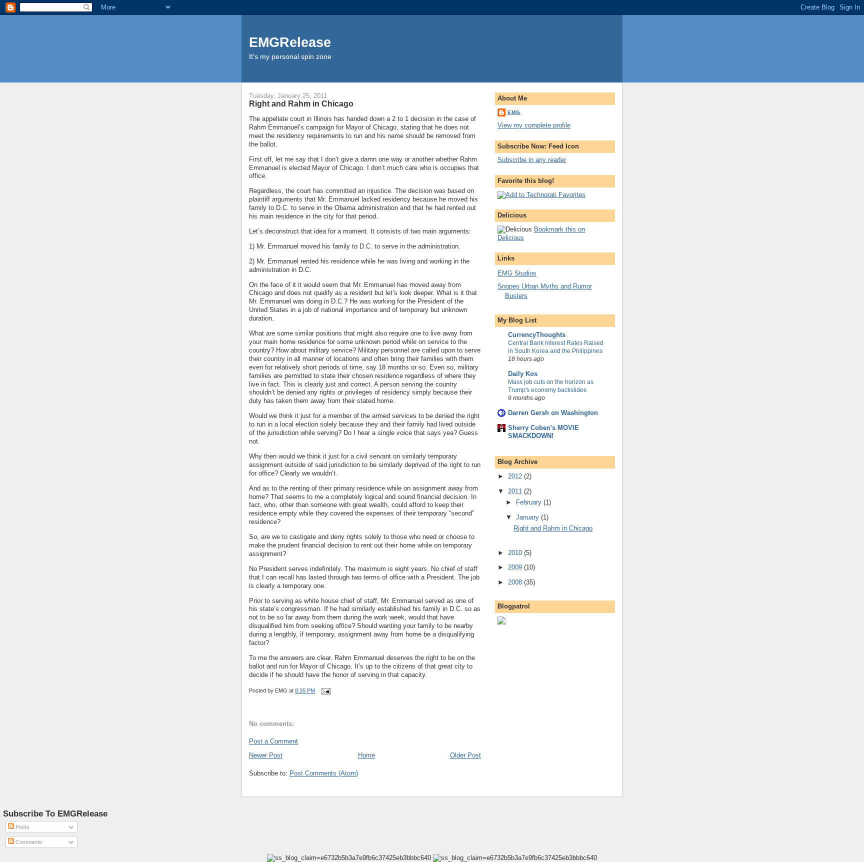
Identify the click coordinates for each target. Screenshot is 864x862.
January (528, 517)
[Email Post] (324, 691)
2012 (516, 476)
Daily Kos (523, 374)
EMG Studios (517, 273)
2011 (516, 491)
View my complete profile (534, 125)
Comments (28, 842)
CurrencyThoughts (537, 334)
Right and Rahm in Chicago (301, 103)
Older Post (465, 755)
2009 (516, 567)
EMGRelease (290, 42)
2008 (516, 582)
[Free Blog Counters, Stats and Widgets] (502, 622)
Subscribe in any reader (532, 160)
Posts (22, 827)
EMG (514, 112)
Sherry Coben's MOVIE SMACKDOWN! (543, 432)
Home (366, 755)
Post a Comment (273, 741)
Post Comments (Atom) (324, 773)
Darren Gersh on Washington (553, 412)
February (530, 502)
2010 (516, 552)
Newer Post (265, 755)
